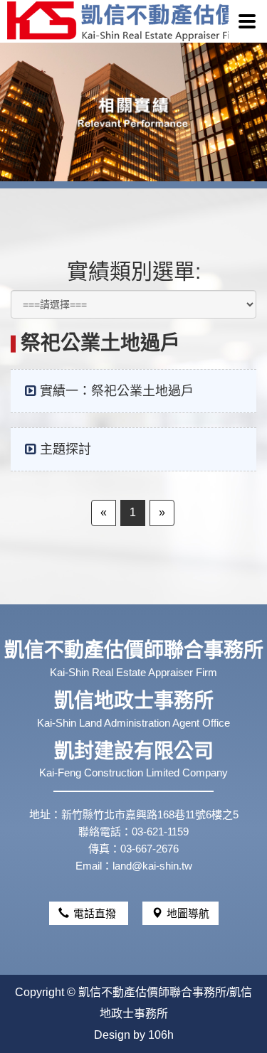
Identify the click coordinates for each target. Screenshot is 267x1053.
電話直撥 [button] (96, 913)
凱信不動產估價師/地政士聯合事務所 (118, 21)
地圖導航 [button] (188, 913)
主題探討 (65, 449)
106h (161, 1035)
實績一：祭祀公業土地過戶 (117, 391)
